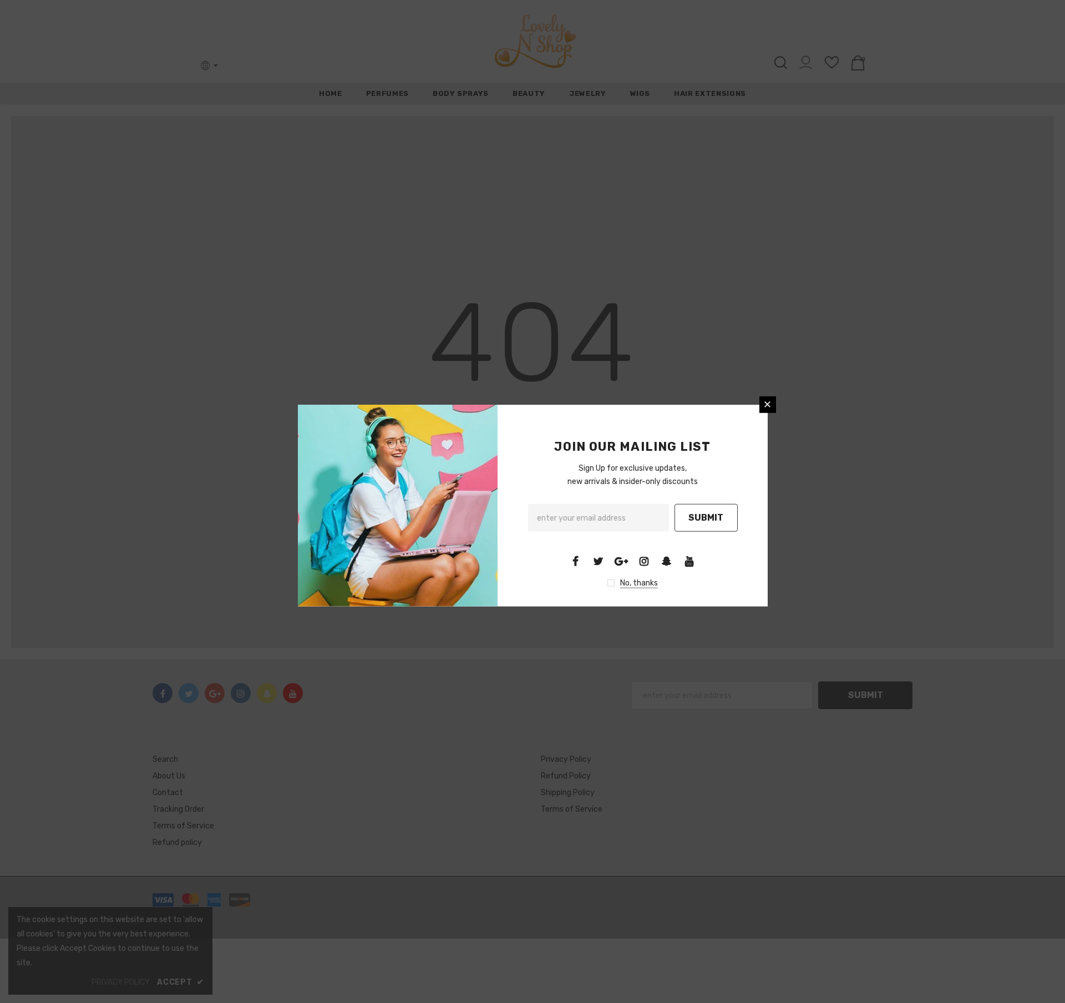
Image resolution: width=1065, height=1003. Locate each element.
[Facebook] (575, 561)
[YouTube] (689, 561)
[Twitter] (598, 561)
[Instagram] (644, 561)
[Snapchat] (666, 561)
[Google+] (621, 561)
